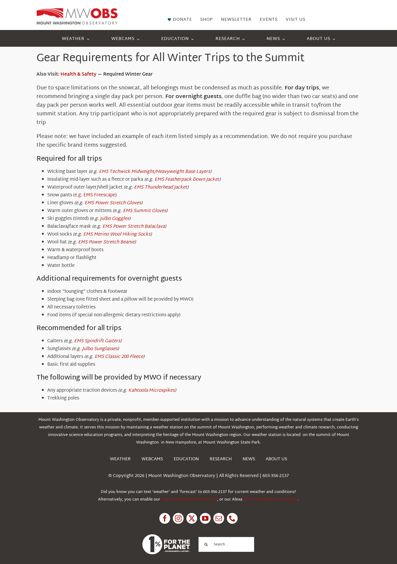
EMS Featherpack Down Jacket (186, 179)
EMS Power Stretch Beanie (106, 242)
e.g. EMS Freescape (95, 195)
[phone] (232, 518)
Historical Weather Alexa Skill (189, 499)
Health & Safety (78, 74)
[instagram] (178, 518)
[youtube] (205, 518)
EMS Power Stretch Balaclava (133, 226)
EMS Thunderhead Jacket (160, 187)
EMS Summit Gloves (144, 211)
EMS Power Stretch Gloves (113, 203)
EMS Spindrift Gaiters (97, 341)
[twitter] (191, 518)
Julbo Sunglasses (99, 349)
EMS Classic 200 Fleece (119, 356)
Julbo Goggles (114, 218)
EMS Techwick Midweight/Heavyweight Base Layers (154, 171)
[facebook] (164, 518)
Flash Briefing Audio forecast (270, 499)
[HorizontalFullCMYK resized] (76, 10)
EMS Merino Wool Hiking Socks (116, 234)
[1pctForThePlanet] (166, 536)
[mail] (218, 518)
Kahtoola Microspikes (151, 390)
